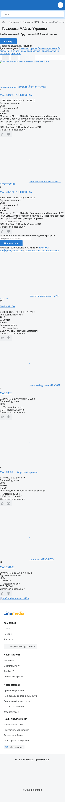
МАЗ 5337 (5, 393)
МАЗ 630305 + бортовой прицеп (18, 472)
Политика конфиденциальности (20, 696)
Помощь (8, 634)
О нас (7, 628)
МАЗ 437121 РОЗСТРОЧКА (16, 192)
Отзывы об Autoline (14, 706)
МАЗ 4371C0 (7, 306)
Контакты (8, 639)
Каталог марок (11, 712)
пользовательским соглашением (42, 250)
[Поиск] (61, 14)
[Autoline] (3, 22)
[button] (60, 5)
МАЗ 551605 (7, 567)
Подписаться (11, 243)
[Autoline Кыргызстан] (19, 5)
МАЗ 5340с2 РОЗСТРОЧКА (16, 95)
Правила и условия (14, 690)
